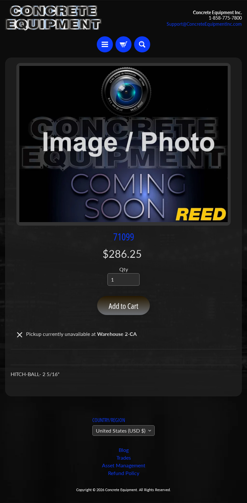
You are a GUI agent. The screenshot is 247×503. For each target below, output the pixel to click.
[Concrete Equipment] (53, 18)
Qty (123, 269)
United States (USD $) (120, 430)
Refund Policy (123, 473)
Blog (124, 450)
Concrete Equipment (121, 490)
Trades (123, 457)
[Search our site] (142, 44)
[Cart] (123, 44)
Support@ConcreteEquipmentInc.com (204, 24)
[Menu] (105, 44)
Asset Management (123, 465)
